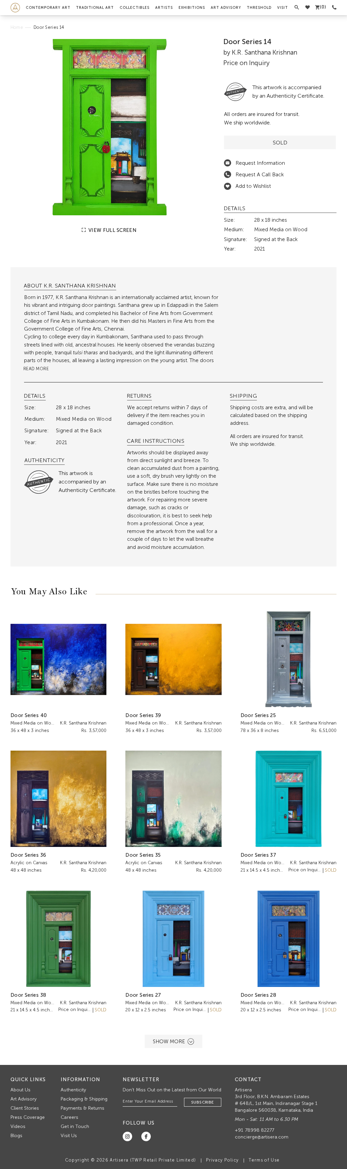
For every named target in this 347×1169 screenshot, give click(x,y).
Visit (282, 7)
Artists (164, 7)
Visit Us (69, 1135)
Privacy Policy (222, 1160)
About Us (20, 1090)
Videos (18, 1126)
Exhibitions (192, 7)
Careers (69, 1117)
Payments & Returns (82, 1108)
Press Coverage (28, 1117)
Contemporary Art (48, 7)
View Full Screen (112, 230)
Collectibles (134, 7)
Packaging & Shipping (84, 1099)
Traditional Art (95, 7)
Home (17, 27)
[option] (110, 127)
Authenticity (73, 1090)
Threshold (259, 7)
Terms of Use (264, 1160)
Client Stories (25, 1108)
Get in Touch (75, 1126)
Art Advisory (226, 7)
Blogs (16, 1135)
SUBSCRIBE (202, 1102)
